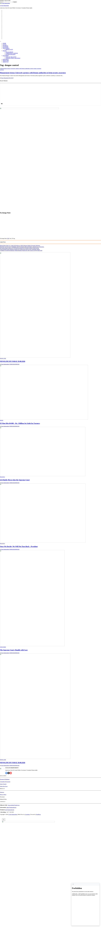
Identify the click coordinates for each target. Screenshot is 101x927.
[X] (8, 773)
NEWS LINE (6, 60)
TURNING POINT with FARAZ (12, 58)
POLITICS (2, 477)
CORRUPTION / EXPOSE (11, 53)
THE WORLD (6, 48)
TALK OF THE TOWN (10, 56)
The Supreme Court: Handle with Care (14, 650)
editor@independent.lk (11, 807)
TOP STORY (3, 647)
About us (2, 792)
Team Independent (5, 364)
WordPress (38, 814)
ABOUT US (5, 61)
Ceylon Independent (4, 5)
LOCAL (5, 44)
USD (8, 238)
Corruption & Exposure (5, 781)
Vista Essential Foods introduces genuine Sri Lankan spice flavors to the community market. (20, 249)
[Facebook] (6, 773)
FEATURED (6, 55)
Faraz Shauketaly (5, 78)
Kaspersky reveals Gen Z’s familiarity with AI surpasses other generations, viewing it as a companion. (22, 246)
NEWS (1, 420)
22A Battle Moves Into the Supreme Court (15, 480)
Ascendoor (27, 814)
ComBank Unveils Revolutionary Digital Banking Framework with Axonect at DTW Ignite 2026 (21, 250)
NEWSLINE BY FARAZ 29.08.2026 (12, 361)
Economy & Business (4, 779)
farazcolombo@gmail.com (13, 805)
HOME (4, 43)
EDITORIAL (6, 59)
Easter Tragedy (3, 784)
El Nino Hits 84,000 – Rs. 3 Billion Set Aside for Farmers (20, 423)
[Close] (3, 819)
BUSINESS (5, 45)
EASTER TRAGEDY (10, 54)
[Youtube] (11, 773)
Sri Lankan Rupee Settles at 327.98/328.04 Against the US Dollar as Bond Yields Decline (19, 248)
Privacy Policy (3, 794)
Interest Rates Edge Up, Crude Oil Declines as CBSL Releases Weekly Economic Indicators (20, 245)
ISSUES (4, 50)
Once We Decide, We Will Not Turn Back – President (19, 546)
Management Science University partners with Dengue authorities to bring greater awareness (33, 73)
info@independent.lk (9, 809)
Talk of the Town (3, 786)
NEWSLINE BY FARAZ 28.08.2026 (12, 762)
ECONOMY (5, 47)
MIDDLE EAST (9, 49)
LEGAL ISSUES (9, 52)
